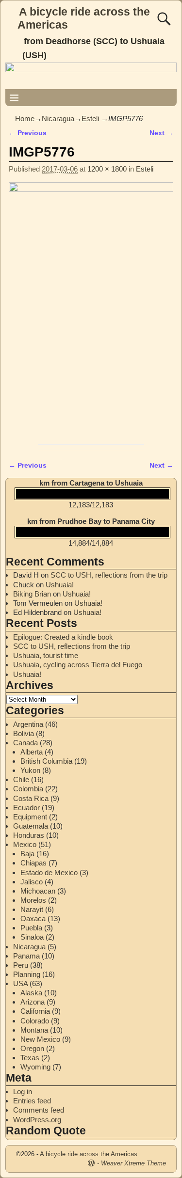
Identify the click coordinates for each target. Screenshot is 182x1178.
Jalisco (31, 882)
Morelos (33, 900)
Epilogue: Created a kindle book (63, 637)
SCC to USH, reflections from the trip (108, 575)
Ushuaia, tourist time (45, 655)
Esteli (90, 118)
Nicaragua (58, 118)
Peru (20, 965)
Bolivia (23, 733)
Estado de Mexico (49, 872)
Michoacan (37, 891)
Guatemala (30, 826)
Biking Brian (32, 594)
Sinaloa (32, 937)
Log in (22, 1091)
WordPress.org (37, 1119)
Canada (25, 742)
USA (20, 983)
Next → (161, 133)
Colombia (28, 789)
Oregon (32, 1048)
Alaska (31, 993)
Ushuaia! (60, 585)
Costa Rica (31, 798)
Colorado (34, 1021)
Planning (26, 974)
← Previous (28, 133)
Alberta (31, 752)
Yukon (30, 770)
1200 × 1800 (107, 169)
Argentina (28, 724)
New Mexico (40, 1039)
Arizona (32, 1002)
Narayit (31, 909)
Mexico (24, 844)
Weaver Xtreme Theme (133, 1163)
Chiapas (33, 863)
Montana (34, 1030)
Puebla (31, 928)
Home (24, 118)
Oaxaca (33, 918)
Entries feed (32, 1101)
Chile (21, 779)
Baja (27, 853)
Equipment (30, 817)
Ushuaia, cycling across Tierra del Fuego (77, 664)
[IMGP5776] (91, 311)
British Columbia (46, 761)
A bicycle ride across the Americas (88, 1154)
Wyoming (35, 1067)
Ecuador (26, 807)
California (35, 1011)
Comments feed (38, 1110)
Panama (26, 956)
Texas (29, 1057)
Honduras (28, 835)
